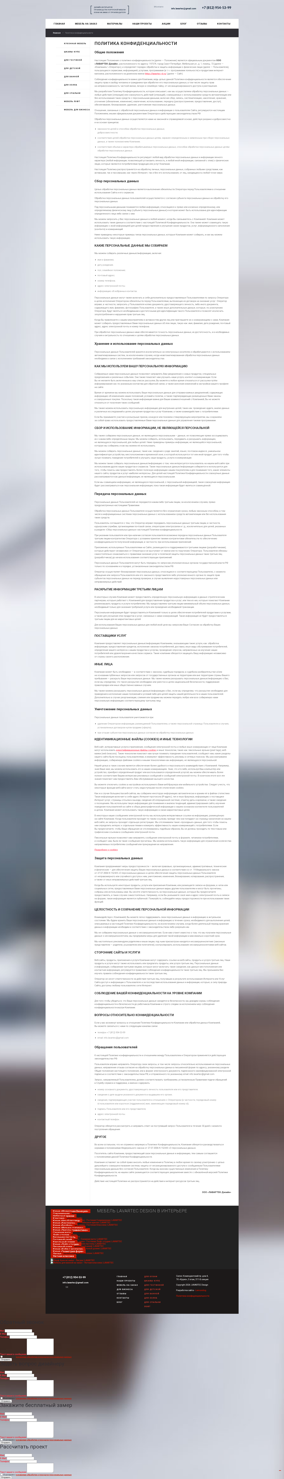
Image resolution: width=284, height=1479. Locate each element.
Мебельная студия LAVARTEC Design (69, 10)
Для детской (72, 68)
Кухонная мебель (75, 44)
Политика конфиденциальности (192, 1296)
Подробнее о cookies (106, 849)
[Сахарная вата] (79, 1239)
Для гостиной (73, 60)
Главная (122, 1277)
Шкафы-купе (72, 52)
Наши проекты (126, 1281)
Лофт (147, 1306)
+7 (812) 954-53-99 (216, 7)
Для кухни (150, 1277)
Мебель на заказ (127, 1285)
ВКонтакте (158, 7)
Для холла (70, 85)
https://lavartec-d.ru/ (156, 73)
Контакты (123, 1298)
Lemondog (200, 1290)
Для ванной (71, 77)
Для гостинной (154, 1285)
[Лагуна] (73, 1260)
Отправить (6, 1360)
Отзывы (121, 1294)
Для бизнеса (125, 1289)
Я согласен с (37, 1357)
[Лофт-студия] (86, 1241)
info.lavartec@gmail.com (183, 8)
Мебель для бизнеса (77, 110)
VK (67, 1287)
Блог (120, 1302)
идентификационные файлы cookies (136, 750)
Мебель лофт (72, 101)
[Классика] (84, 1225)
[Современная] (86, 1220)
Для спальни (72, 93)
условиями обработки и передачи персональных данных (44, 1357)
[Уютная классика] (82, 1262)
